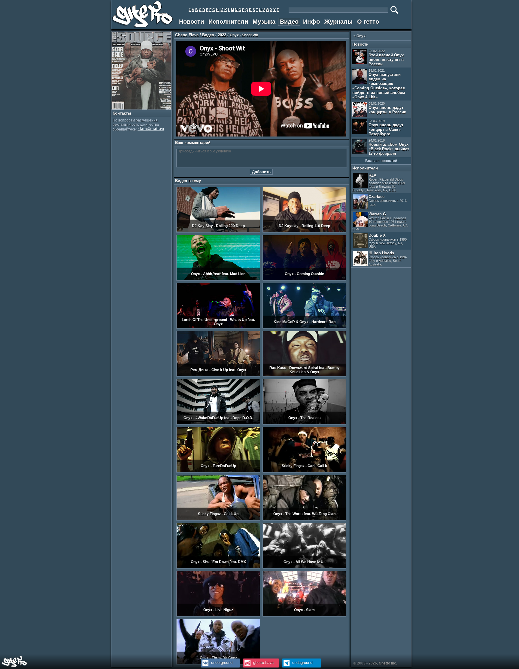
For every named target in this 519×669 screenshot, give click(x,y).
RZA (378, 182)
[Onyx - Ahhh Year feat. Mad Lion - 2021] (218, 279)
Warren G (380, 221)
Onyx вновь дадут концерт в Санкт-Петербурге (386, 127)
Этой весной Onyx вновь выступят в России (386, 57)
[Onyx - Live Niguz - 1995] (218, 615)
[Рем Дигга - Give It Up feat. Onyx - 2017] (218, 375)
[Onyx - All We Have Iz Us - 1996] (304, 567)
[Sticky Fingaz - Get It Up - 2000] (218, 519)
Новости (191, 21)
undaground (301, 662)
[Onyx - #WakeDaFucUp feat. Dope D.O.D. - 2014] (218, 423)
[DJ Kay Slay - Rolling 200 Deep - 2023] (218, 231)
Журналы (338, 21)
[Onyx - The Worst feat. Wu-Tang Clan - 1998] (304, 519)
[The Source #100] (141, 108)
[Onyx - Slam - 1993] (304, 615)
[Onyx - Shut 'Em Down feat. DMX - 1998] (218, 567)
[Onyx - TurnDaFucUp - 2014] (218, 471)
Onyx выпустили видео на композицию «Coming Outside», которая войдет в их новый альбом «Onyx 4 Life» (378, 84)
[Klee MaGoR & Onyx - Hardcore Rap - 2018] (304, 327)
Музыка (264, 21)
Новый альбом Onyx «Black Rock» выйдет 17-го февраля (389, 147)
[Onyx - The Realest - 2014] (304, 423)
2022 (222, 35)
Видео (289, 21)
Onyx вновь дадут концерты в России (387, 108)
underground (221, 662)
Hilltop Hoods (388, 258)
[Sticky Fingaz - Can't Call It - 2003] (304, 471)
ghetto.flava (263, 662)
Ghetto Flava (187, 35)
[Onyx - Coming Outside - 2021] (304, 279)
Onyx (361, 36)
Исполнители (228, 21)
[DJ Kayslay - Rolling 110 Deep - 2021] (304, 231)
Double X (388, 240)
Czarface (388, 200)
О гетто (368, 21)
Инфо (311, 21)
